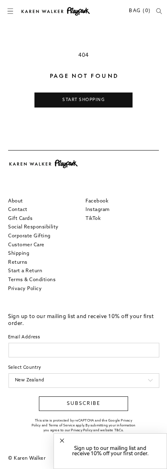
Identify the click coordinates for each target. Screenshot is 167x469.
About (15, 201)
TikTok (93, 218)
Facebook (97, 201)
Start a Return (25, 271)
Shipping (18, 253)
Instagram (98, 209)
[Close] (62, 440)
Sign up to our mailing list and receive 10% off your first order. (110, 451)
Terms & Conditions (32, 280)
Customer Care (26, 245)
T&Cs (118, 430)
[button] (10, 11)
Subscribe (84, 403)
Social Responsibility (33, 227)
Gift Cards (20, 218)
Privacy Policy (25, 288)
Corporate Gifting (29, 236)
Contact (18, 209)
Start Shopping (83, 100)
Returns (18, 262)
